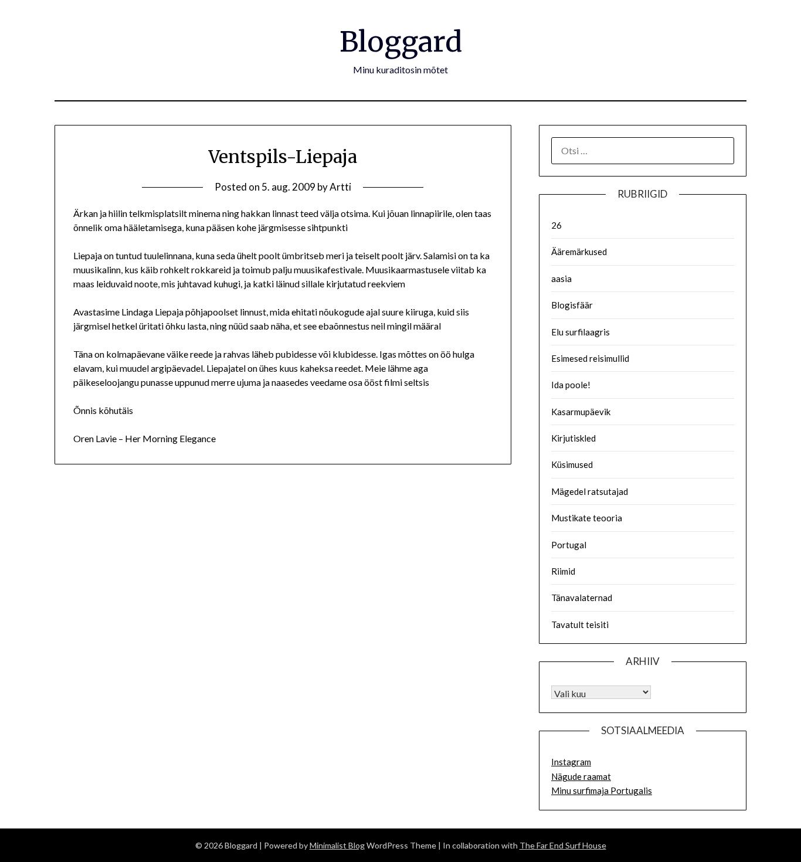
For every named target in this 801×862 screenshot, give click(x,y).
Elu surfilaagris (580, 332)
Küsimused (572, 464)
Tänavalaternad (581, 597)
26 (556, 225)
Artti (340, 187)
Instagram (571, 761)
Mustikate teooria (586, 518)
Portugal (568, 544)
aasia (561, 278)
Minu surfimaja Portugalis (601, 790)
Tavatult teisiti (580, 624)
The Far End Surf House (563, 845)
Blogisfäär (572, 305)
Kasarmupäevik (580, 411)
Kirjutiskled (573, 438)
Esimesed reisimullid (590, 358)
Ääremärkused (579, 251)
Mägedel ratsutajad (589, 491)
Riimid (563, 571)
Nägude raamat (581, 776)
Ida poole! (570, 384)
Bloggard (401, 41)
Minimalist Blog (337, 845)
